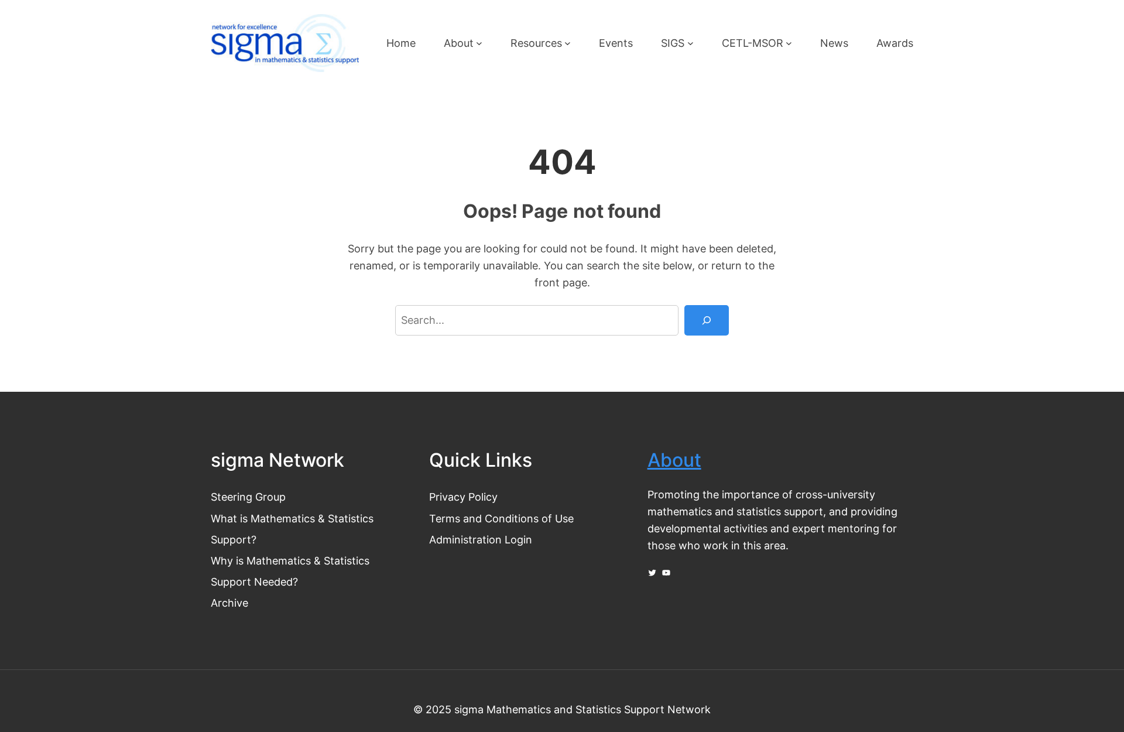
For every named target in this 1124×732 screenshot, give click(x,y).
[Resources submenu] (567, 43)
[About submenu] (479, 43)
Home (401, 42)
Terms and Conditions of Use (501, 518)
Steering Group (248, 496)
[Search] (706, 320)
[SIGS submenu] (690, 43)
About (674, 460)
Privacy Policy (463, 496)
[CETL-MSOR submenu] (789, 43)
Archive (229, 602)
